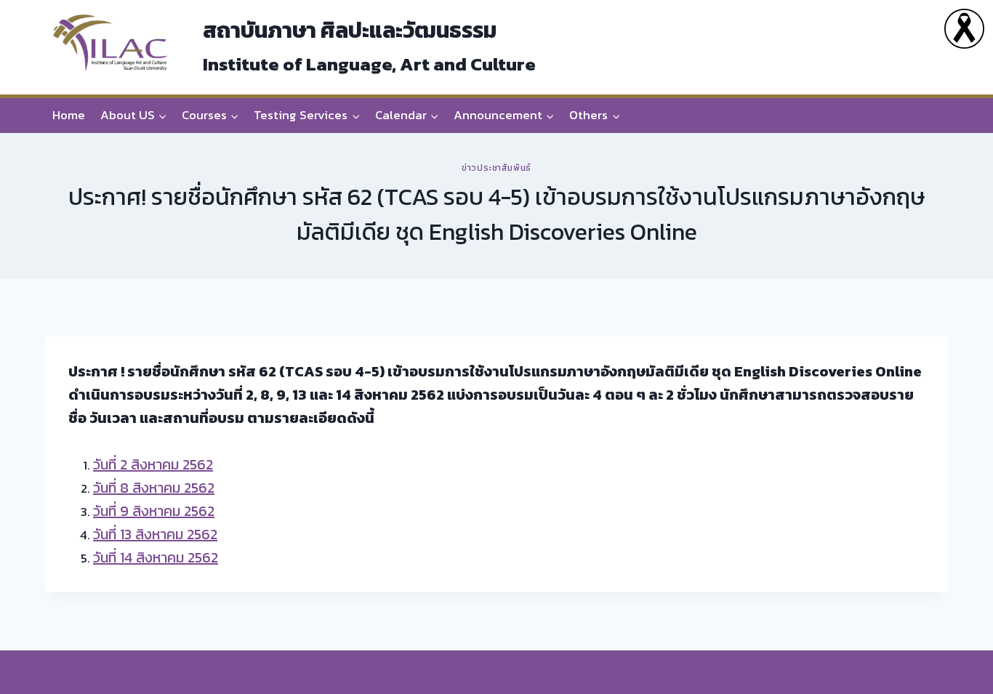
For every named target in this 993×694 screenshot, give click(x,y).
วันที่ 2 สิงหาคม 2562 (153, 464)
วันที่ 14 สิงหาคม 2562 (155, 557)
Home (68, 114)
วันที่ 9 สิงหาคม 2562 (153, 511)
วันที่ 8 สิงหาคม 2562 (153, 488)
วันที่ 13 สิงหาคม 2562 (155, 534)
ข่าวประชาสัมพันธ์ (496, 167)
